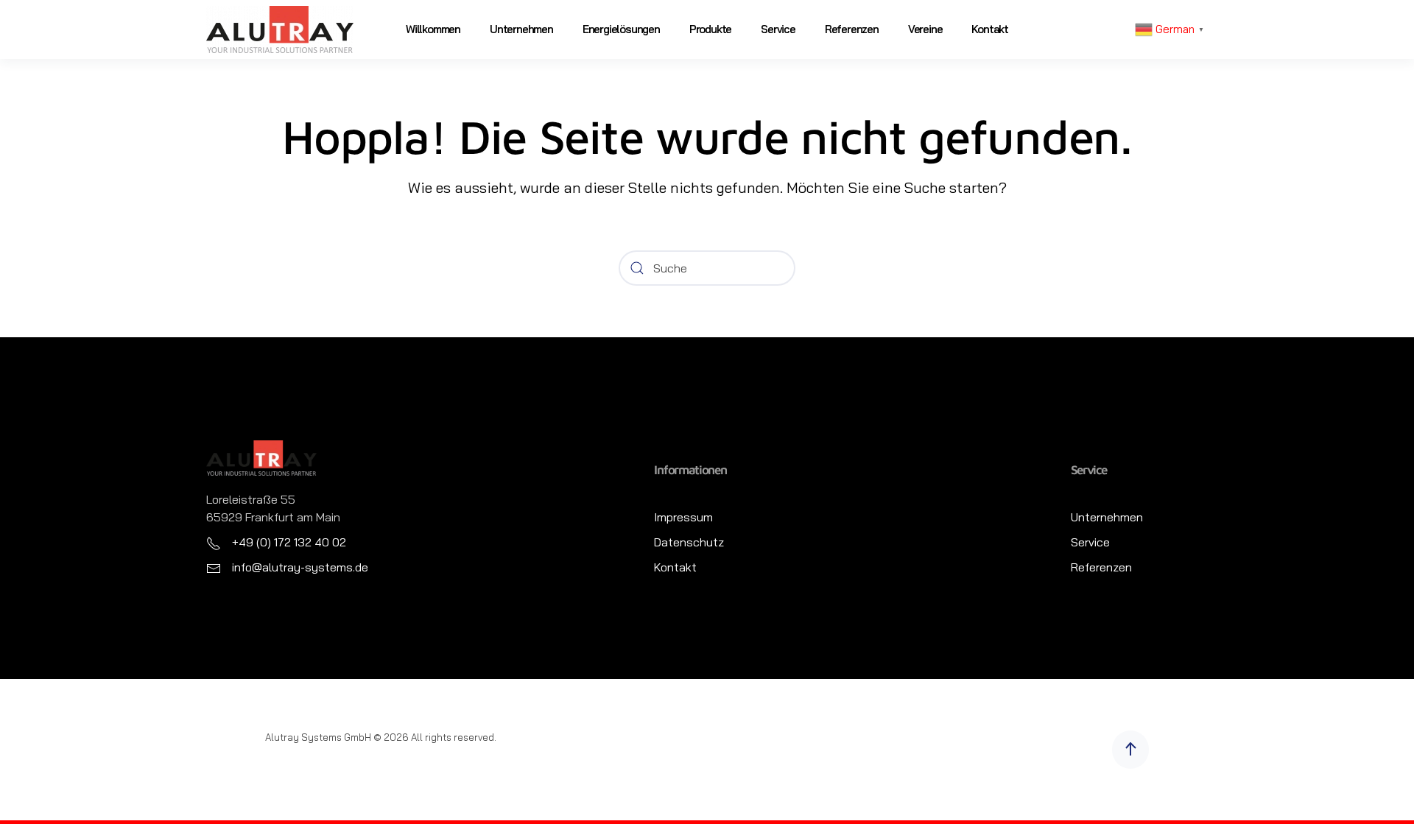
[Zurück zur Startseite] (280, 29)
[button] (1130, 749)
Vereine (925, 29)
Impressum (683, 517)
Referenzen (852, 29)
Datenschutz (689, 542)
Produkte (710, 29)
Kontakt (989, 29)
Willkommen (433, 29)
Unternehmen (521, 29)
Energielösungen (621, 29)
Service (778, 29)
